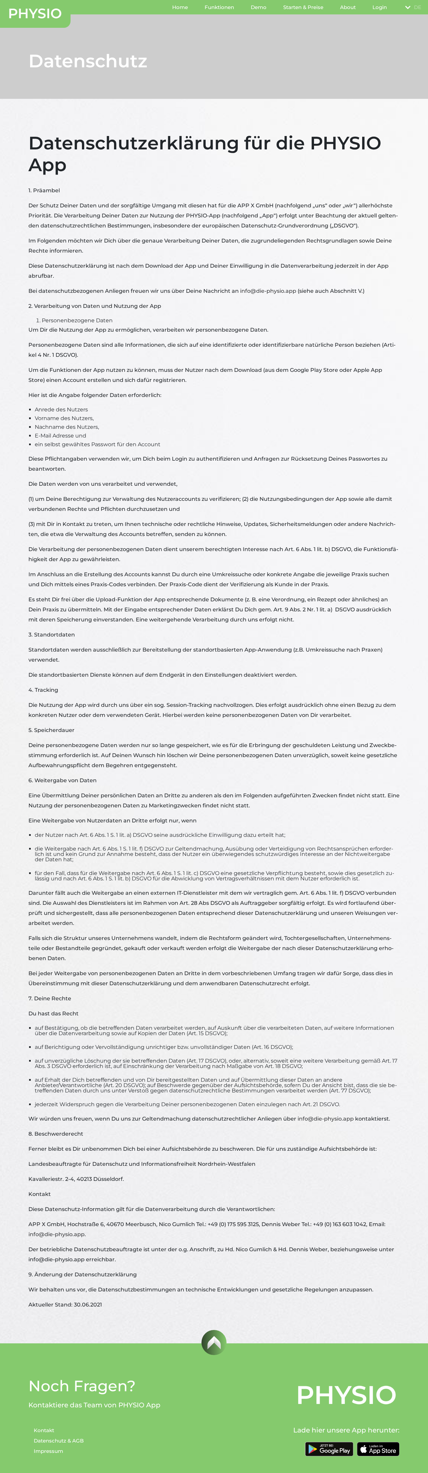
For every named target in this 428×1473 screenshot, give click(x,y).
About (348, 7)
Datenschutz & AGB (59, 1440)
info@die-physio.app (268, 291)
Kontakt (44, 1430)
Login (379, 7)
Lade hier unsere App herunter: (346, 1430)
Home (180, 7)
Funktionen (219, 7)
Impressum (48, 1451)
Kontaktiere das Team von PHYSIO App (94, 1405)
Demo (258, 7)
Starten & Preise (303, 7)
